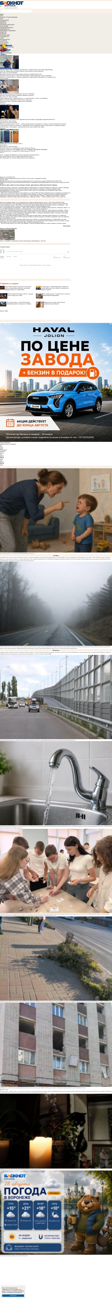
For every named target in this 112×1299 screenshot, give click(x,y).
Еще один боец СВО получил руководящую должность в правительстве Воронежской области (35, 915)
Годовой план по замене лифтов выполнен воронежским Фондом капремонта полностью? (92, 652)
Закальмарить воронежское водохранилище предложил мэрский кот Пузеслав (54, 826)
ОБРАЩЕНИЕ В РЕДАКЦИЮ (7, 30)
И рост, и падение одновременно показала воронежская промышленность (41, 557)
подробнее (13, 444)
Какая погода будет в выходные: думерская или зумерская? (16, 101)
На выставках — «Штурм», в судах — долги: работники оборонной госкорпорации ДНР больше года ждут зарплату (26, 1091)
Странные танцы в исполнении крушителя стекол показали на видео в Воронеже (54, 1001)
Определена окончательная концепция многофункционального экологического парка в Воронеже (26, 181)
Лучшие (9, 256)
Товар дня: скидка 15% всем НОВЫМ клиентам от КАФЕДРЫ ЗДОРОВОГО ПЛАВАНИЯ (23, 149)
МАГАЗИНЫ (8, 53)
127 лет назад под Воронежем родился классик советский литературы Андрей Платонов (56, 740)
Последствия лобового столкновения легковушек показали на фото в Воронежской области (66, 1087)
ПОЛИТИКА (3, 33)
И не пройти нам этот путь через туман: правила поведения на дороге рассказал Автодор (21, 646)
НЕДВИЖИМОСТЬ (5, 29)
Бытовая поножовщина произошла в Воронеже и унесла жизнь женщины (65, 559)
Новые (2, 256)
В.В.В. (1, 18)
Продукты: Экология (40, 241)
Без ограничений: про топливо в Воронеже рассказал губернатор (57, 646)
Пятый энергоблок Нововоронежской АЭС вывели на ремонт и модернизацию (94, 1001)
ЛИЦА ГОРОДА (4, 26)
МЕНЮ (2, 14)
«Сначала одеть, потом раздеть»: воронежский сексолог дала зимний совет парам (22, 127)
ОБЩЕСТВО (3, 32)
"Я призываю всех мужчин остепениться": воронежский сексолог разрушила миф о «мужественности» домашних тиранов (32, 125)
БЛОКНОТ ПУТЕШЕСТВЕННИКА (9, 17)
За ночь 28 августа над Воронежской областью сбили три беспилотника (89, 646)
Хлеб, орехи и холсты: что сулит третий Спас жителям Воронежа (63, 648)
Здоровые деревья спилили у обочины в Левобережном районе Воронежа (18, 1001)
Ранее (15, 256)
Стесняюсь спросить (5, 104)
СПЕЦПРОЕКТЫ (4, 36)
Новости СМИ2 (4, 311)
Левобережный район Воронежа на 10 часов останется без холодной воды (18, 826)
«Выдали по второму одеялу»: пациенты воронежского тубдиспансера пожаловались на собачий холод (27, 77)
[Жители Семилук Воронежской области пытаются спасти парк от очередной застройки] (35, 234)
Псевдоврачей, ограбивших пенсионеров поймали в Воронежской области (18, 560)
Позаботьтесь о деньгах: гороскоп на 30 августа (12, 557)
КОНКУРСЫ (3, 23)
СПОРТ (2, 38)
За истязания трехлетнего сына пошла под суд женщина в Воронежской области (17, 553)
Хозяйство (3, 102)
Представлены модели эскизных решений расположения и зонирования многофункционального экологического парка (31, 182)
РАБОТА (9, 45)
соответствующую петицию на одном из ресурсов (31, 216)
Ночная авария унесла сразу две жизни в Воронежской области (97, 559)
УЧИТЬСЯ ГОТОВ (9, 47)
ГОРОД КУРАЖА (4, 20)
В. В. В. (2, 152)
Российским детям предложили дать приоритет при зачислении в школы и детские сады (28, 1092)
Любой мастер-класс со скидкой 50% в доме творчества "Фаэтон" (17, 148)
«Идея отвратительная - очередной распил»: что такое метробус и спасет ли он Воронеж (24, 98)
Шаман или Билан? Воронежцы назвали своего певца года (15, 99)
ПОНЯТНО (13, 1295)
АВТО (1, 15)
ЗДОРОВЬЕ (3, 21)
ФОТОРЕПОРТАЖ (5, 39)
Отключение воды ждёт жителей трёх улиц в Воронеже (85, 826)
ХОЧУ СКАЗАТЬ (4, 42)
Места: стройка (4, 241)
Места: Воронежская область (16, 241)
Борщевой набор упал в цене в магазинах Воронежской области (68, 1091)
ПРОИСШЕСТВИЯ (5, 35)
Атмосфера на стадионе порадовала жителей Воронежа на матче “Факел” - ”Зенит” (78, 557)
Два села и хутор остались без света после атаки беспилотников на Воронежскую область (21, 1169)
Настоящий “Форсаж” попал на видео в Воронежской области (34, 559)
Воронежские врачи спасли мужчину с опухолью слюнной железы (32, 648)
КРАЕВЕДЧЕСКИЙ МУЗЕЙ (7, 24)
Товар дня (2, 128)
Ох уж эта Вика (4, 78)
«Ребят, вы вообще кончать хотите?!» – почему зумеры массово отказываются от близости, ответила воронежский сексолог (33, 124)
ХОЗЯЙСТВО (3, 41)
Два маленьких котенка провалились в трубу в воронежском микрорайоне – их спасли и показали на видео (25, 653)
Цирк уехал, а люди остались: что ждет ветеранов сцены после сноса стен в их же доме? (21, 1087)
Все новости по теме (5, 72)
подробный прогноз (5, 444)
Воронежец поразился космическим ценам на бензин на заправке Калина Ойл (20, 74)
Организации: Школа (29, 241)
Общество (2, 177)
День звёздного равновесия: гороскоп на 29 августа (13, 652)
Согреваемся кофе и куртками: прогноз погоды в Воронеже (14, 1255)
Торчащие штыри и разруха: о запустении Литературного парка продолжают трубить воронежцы (25, 75)
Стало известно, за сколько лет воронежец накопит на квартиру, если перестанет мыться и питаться (48, 652)
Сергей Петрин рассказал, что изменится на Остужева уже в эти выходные (18, 740)
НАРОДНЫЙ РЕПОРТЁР (6, 27)
